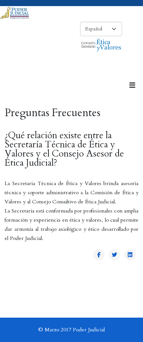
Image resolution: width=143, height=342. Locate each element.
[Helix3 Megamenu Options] (132, 85)
